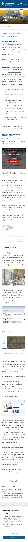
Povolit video (14, 161)
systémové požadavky (14, 72)
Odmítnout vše (14, 533)
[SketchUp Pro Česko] (7, 4)
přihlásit (4, 491)
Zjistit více (14, 158)
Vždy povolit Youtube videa (14, 165)
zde (16, 472)
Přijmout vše (14, 537)
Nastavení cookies (7, 530)
